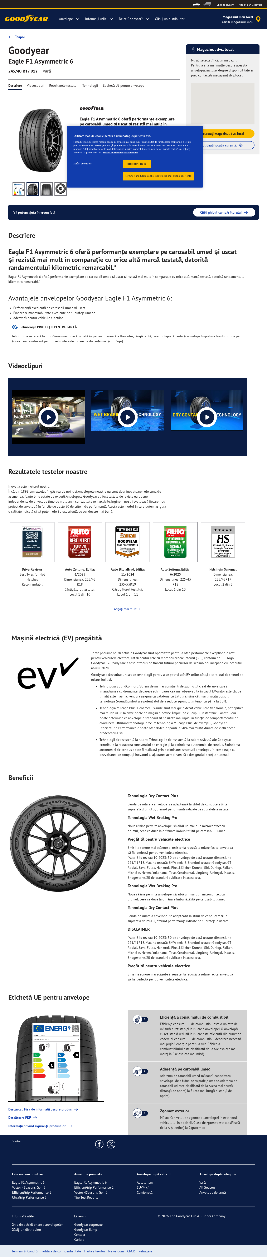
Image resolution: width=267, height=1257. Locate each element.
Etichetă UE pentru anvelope (123, 85)
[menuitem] (196, 4)
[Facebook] (99, 1144)
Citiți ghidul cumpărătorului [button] (221, 212)
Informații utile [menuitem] (96, 19)
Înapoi (20, 37)
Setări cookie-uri (82, 163)
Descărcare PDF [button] (19, 1118)
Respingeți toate (136, 163)
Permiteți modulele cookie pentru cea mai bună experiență (158, 175)
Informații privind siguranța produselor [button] (37, 1126)
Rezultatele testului (63, 85)
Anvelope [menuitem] (66, 19)
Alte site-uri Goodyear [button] (250, 4)
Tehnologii (90, 85)
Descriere (15, 85)
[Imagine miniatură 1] (19, 189)
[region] (135, 157)
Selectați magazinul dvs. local (222, 133)
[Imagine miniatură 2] (32, 189)
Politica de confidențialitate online (120, 152)
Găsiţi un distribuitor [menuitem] (169, 19)
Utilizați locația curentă (219, 145)
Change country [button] (225, 4)
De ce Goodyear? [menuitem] (131, 19)
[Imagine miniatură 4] (60, 189)
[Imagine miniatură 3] (46, 189)
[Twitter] (111, 1144)
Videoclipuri (35, 85)
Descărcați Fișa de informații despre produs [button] (40, 1109)
